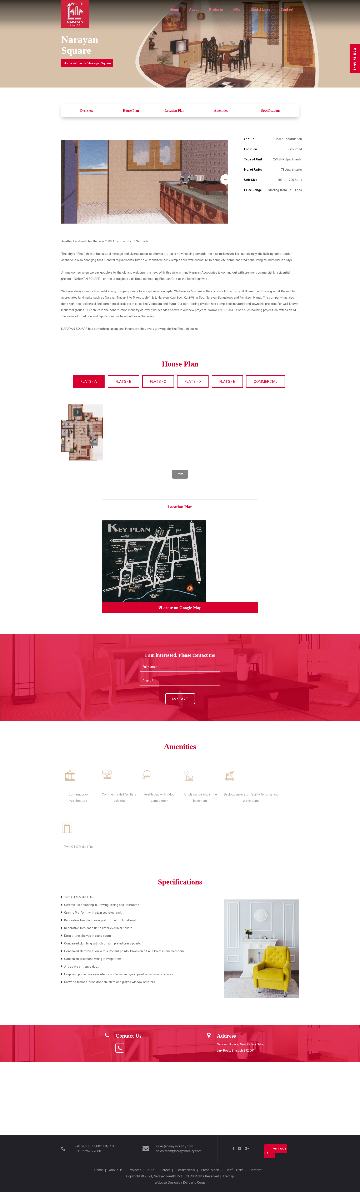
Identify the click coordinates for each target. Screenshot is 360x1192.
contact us (275, 1151)
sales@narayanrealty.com (174, 1146)
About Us (115, 1170)
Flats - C (158, 381)
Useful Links (260, 9)
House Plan (131, 110)
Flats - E (227, 381)
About (194, 9)
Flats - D (193, 381)
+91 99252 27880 (88, 1151)
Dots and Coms (194, 1182)
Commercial (265, 381)
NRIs (236, 9)
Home (174, 9)
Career (165, 1170)
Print (180, 474)
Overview (86, 110)
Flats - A (89, 381)
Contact (287, 9)
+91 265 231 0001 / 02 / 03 (95, 1146)
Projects (216, 9)
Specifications (270, 110)
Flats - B (123, 381)
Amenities (221, 110)
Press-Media (210, 1170)
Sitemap (228, 1176)
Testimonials (185, 1170)
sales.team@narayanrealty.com (178, 1151)
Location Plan (174, 110)
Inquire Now (354, 59)
